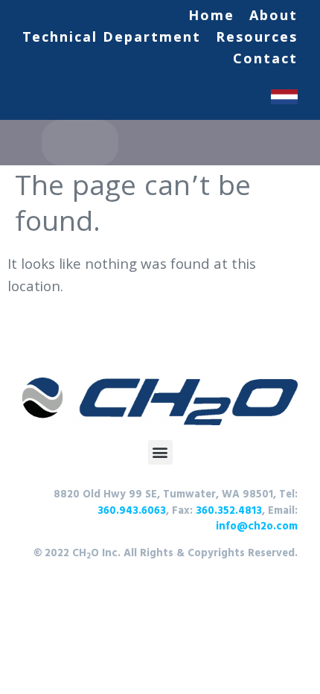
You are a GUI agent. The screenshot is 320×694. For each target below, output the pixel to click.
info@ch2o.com (257, 526)
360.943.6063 (131, 511)
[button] (160, 452)
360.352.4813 (227, 511)
